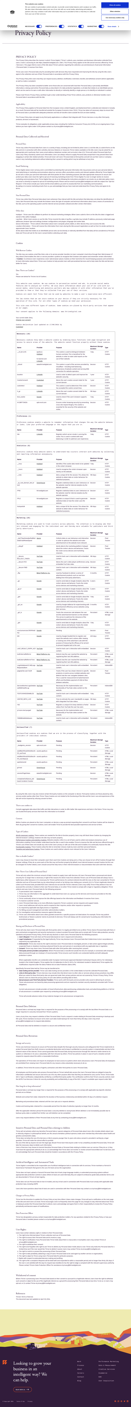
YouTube (40, 556)
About (79, 1369)
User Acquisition (106, 1381)
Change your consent (23, 320)
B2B (100, 1377)
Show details (112, 26)
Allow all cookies (115, 5)
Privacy (30, 1401)
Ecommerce (103, 1373)
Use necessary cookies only (115, 17)
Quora (39, 538)
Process (80, 1365)
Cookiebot (19, 327)
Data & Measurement (107, 1365)
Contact (80, 1377)
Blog (79, 1381)
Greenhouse (41, 483)
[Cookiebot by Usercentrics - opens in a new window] (12, 26)
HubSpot (39, 354)
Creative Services (107, 1369)
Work (79, 1361)
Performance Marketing (109, 1361)
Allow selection (115, 11)
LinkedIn (40, 361)
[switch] (61, 26)
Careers (80, 1373)
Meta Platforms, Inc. (43, 573)
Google (39, 397)
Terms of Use (20, 1401)
